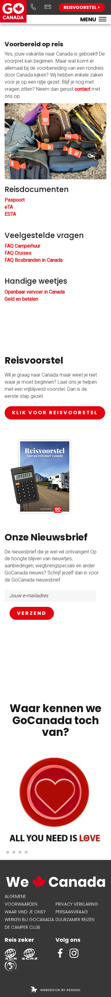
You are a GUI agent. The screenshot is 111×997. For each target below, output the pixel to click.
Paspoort (15, 200)
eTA (9, 207)
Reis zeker (19, 940)
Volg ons (68, 940)
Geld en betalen (21, 299)
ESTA (10, 214)
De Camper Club (22, 927)
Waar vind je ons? (25, 912)
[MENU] (102, 20)
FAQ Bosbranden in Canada (34, 260)
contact (82, 89)
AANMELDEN (32, 613)
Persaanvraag (72, 912)
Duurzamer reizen (75, 919)
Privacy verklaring (77, 904)
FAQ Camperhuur (22, 246)
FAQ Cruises (18, 253)
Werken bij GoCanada (29, 919)
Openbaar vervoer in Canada (35, 292)
